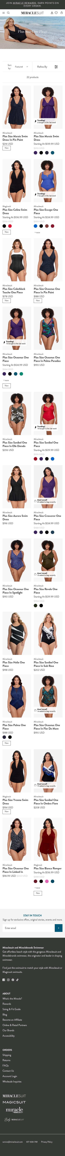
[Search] (10, 12)
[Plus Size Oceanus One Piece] (17, 328)
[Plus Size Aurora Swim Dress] (17, 486)
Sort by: (15, 67)
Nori (35, 605)
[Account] (50, 12)
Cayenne (35, 459)
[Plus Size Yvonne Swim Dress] (17, 770)
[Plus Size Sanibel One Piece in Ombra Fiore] (48, 770)
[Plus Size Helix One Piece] (17, 633)
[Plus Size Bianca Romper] (48, 839)
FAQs (6, 1065)
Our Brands (8, 1030)
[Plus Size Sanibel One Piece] (48, 413)
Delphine (35, 226)
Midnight (47, 152)
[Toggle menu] (3, 12)
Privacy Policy (46, 1142)
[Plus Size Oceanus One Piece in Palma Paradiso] (48, 328)
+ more (37, 232)
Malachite (21, 374)
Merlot (35, 881)
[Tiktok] (17, 980)
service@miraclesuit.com (13, 1142)
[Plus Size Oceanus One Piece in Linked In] (17, 839)
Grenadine (52, 226)
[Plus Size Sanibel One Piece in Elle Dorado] (17, 413)
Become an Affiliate (12, 1020)
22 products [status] (32, 77)
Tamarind (47, 226)
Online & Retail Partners (15, 1025)
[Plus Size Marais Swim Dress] (48, 107)
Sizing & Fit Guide (12, 1009)
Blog (5, 1014)
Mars (10, 226)
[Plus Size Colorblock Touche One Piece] (17, 259)
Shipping (7, 1055)
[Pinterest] (13, 980)
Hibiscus (47, 881)
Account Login (10, 1076)
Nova (52, 532)
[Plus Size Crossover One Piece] (48, 486)
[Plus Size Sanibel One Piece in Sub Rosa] (48, 633)
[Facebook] (4, 980)
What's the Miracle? (12, 998)
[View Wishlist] (56, 12)
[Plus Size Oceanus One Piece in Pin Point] (48, 259)
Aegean (52, 152)
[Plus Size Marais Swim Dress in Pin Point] (17, 107)
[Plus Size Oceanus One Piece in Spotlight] (17, 560)
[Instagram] (8, 980)
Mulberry (35, 152)
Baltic (52, 881)
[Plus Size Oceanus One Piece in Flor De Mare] (48, 696)
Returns (6, 1060)
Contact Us (8, 1071)
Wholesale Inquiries (12, 1081)
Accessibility (9, 1036)
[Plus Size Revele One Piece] (48, 560)
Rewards (7, 1004)
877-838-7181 (32, 1142)
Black (41, 152)
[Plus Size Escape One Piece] (48, 180)
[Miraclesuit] (32, 12)
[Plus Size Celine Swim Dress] (17, 180)
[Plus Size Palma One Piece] (17, 696)
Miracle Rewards (24, 3)
